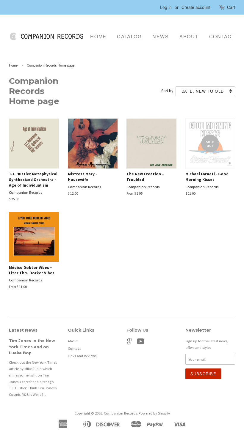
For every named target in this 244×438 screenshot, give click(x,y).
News (160, 36)
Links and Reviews (82, 355)
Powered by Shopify (154, 413)
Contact (222, 36)
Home (98, 36)
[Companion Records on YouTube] (140, 342)
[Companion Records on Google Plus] (129, 342)
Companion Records (120, 413)
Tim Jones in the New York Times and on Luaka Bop (32, 346)
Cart (231, 7)
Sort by (167, 90)
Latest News (23, 330)
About (188, 36)
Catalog (129, 36)
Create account (196, 7)
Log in (166, 7)
